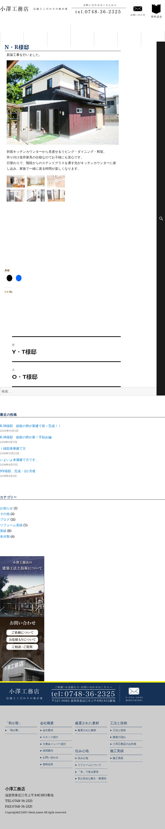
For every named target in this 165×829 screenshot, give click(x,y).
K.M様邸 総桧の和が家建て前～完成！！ (30, 426)
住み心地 (129, 39)
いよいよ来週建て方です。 (19, 460)
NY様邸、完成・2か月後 (17, 471)
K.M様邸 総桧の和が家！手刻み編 (26, 437)
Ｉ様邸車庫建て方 (13, 448)
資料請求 (48, 764)
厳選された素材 (82, 35)
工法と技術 (106, 39)
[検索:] (78, 391)
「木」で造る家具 (88, 772)
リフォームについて (89, 765)
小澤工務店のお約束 (124, 744)
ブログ (5, 519)
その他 (5, 514)
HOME (12, 39)
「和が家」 (35, 39)
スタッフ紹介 (50, 737)
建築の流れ (119, 737)
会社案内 (59, 39)
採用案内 (48, 750)
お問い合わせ (50, 757)
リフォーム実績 (11, 525)
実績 (3, 531)
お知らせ (6, 508)
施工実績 (152, 39)
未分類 (5, 536)
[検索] (161, 219)
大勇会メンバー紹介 (54, 744)
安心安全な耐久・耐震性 (92, 778)
